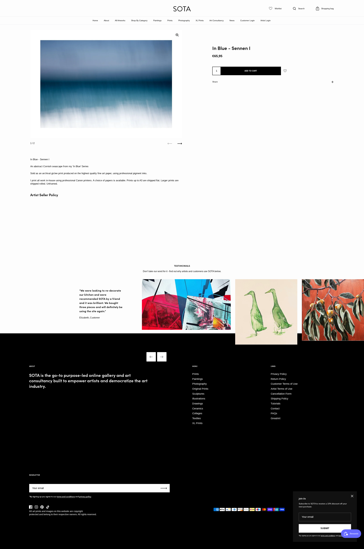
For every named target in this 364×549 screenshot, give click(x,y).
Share (215, 82)
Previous (151, 356)
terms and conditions (66, 496)
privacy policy (85, 496)
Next (162, 356)
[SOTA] (182, 8)
